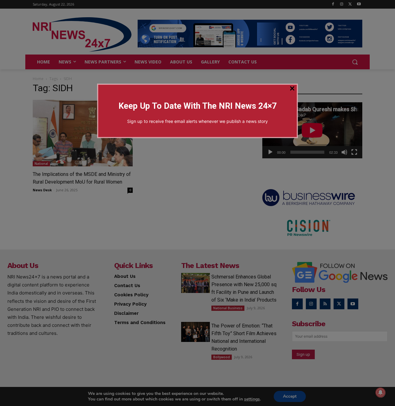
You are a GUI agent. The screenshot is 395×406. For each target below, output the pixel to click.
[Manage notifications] (380, 392)
